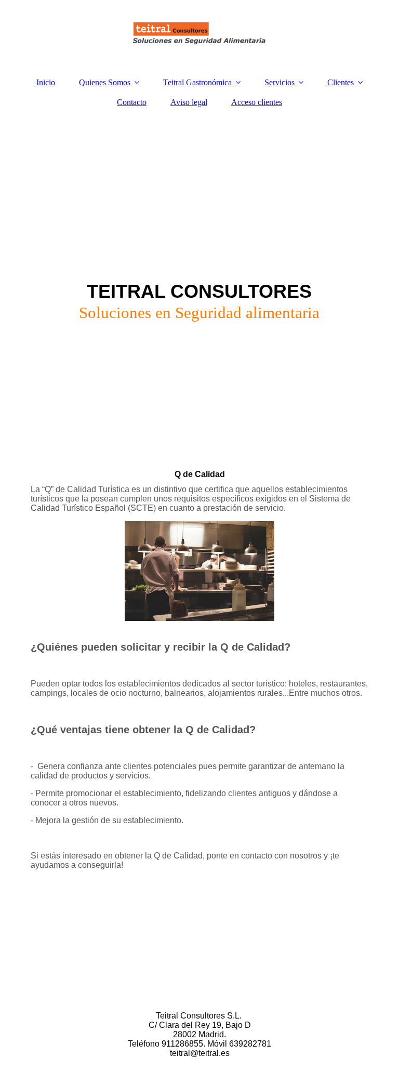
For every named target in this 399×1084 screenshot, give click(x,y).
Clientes (340, 82)
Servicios (279, 82)
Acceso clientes (256, 102)
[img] (199, 34)
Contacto (132, 102)
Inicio (45, 82)
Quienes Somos (104, 82)
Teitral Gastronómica (197, 82)
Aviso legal (188, 102)
